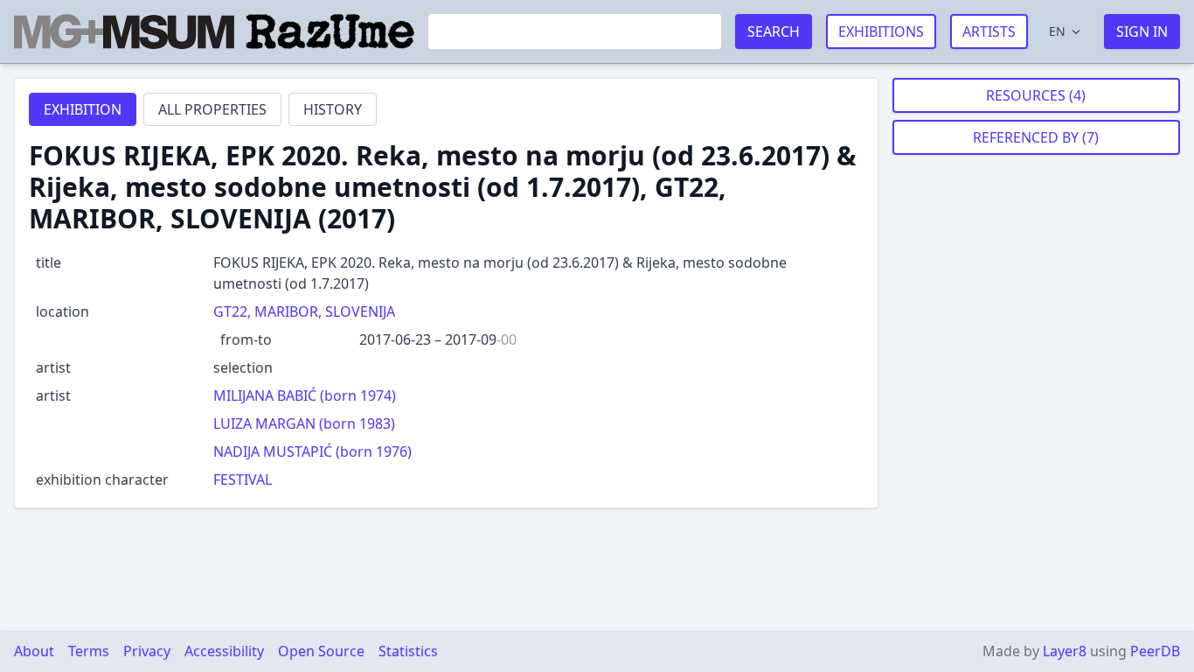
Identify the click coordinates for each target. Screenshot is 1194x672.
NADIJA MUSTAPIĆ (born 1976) (312, 451)
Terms (88, 651)
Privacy (146, 651)
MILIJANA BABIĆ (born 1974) (304, 395)
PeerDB (1155, 651)
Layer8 (1064, 651)
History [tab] (332, 109)
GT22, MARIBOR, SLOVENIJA (304, 311)
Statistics (408, 651)
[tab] (82, 109)
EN (1057, 31)
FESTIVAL (242, 479)
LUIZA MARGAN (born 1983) (304, 423)
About (34, 651)
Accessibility (224, 651)
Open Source (321, 651)
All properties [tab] (212, 109)
